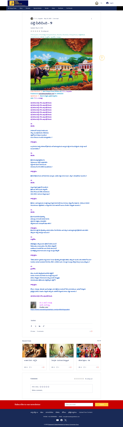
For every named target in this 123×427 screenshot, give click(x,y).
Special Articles (38, 8)
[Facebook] (61, 420)
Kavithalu (60, 8)
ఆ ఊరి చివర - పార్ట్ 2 (30, 360)
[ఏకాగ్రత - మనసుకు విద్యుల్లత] (61, 350)
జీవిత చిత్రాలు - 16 (84, 360)
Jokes (53, 8)
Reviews (28, 8)
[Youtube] (57, 420)
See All (99, 340)
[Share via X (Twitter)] (35, 326)
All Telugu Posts (12, 8)
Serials (46, 8)
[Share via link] (43, 326)
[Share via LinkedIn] (39, 326)
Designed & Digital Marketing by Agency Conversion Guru (63, 424)
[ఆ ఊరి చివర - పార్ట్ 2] (34, 350)
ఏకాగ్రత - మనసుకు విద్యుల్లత (60, 360)
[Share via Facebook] (31, 326)
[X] (65, 420)
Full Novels (69, 8)
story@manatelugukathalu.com (71, 416)
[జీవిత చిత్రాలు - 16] (89, 350)
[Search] (101, 3)
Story (21, 8)
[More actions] (91, 19)
